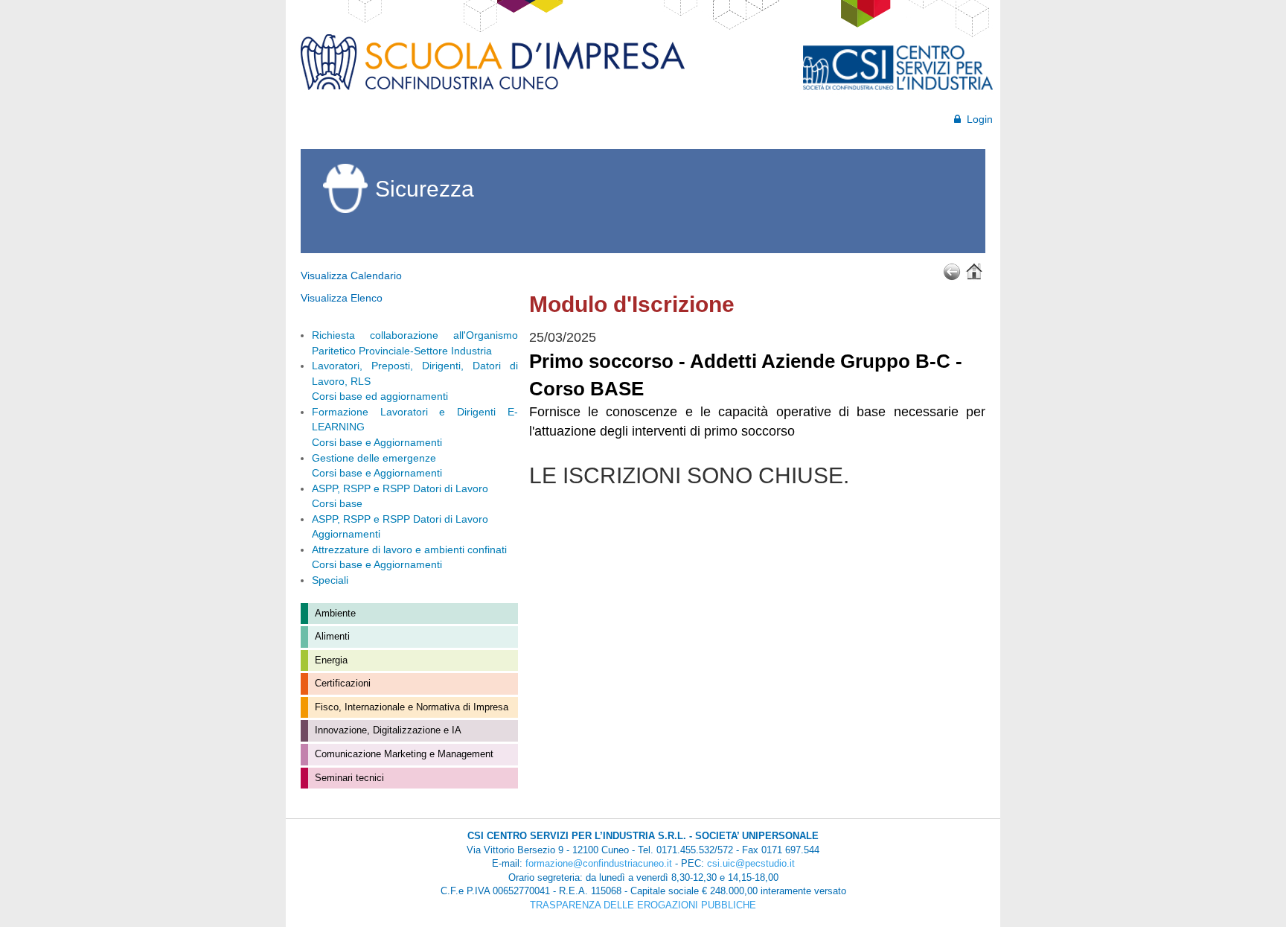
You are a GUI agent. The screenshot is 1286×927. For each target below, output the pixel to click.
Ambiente (334, 613)
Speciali (330, 580)
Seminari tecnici (348, 777)
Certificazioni (341, 683)
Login (977, 119)
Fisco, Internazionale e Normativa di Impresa (410, 707)
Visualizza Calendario (351, 275)
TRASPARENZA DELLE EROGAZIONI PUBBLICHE (643, 905)
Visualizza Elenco (342, 298)
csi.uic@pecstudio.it (751, 863)
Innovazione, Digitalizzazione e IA (386, 730)
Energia (330, 660)
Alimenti (331, 636)
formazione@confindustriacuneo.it (598, 863)
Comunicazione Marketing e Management (402, 753)
